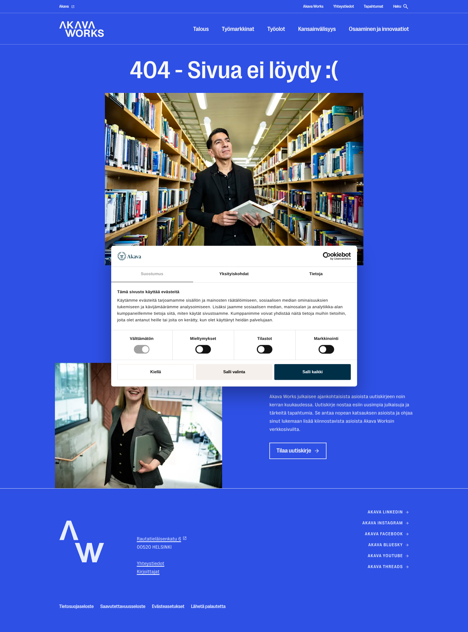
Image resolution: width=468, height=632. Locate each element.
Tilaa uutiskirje (293, 450)
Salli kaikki (312, 372)
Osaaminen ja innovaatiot (379, 29)
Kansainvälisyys (317, 29)
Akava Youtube (385, 555)
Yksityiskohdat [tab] (234, 274)
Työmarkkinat (238, 29)
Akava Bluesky (385, 544)
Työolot (276, 29)
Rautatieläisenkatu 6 (159, 539)
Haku (397, 6)
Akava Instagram (382, 523)
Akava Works (313, 6)
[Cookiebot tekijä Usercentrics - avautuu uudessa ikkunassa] (327, 256)
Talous (201, 29)
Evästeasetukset (168, 606)
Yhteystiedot (343, 6)
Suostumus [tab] (152, 274)
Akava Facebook (384, 533)
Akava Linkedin (385, 512)
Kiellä (155, 372)
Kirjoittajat (148, 572)
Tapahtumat (373, 6)
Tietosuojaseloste (76, 606)
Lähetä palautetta (208, 606)
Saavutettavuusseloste (122, 606)
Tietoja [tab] (316, 274)
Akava (64, 6)
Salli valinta (234, 372)
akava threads (385, 566)
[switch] (203, 348)
